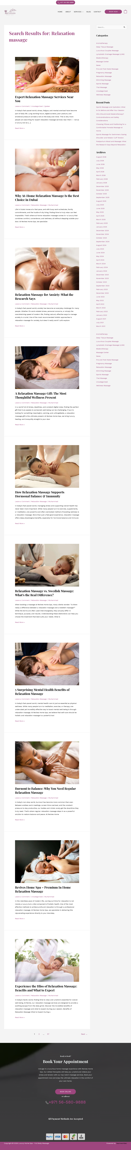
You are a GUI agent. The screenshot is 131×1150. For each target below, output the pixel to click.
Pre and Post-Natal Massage (107, 69)
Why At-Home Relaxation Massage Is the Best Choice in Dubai (47, 198)
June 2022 (100, 297)
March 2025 (101, 219)
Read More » (20, 128)
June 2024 (100, 253)
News (98, 65)
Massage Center (102, 62)
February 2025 (102, 223)
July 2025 (100, 205)
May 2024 (100, 256)
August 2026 (101, 157)
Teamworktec (121, 1143)
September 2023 (102, 286)
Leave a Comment (22, 106)
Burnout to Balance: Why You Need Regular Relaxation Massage (45, 790)
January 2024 (101, 271)
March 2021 (100, 326)
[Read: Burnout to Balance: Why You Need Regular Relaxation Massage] (47, 763)
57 (48, 1034)
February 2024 (102, 267)
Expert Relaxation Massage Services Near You (44, 99)
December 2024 (102, 230)
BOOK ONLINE (65, 1092)
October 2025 (101, 194)
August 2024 (101, 245)
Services (77, 12)
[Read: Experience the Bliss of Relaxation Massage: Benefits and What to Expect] (47, 960)
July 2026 (100, 161)
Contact (97, 12)
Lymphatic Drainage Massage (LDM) (110, 54)
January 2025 (101, 227)
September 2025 (102, 197)
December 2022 (102, 293)
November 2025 (102, 190)
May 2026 (100, 168)
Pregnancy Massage (104, 73)
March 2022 (101, 308)
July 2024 (100, 249)
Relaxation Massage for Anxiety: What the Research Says (44, 297)
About (68, 12)
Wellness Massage (103, 95)
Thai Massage (101, 87)
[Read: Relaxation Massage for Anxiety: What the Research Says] (47, 269)
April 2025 (100, 216)
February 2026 (102, 179)
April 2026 (100, 172)
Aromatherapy (102, 43)
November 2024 (102, 234)
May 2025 (100, 212)
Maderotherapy (102, 58)
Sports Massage (102, 84)
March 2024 (101, 264)
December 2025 (102, 186)
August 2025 (101, 201)
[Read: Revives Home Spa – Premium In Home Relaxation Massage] (47, 861)
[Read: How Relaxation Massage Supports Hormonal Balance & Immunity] (47, 466)
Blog (88, 12)
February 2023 (102, 289)
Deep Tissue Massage (104, 47)
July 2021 (100, 322)
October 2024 (101, 238)
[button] (113, 12)
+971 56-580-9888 (67, 2)
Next (84, 1034)
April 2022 (100, 304)
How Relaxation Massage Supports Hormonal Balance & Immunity (39, 494)
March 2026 (101, 175)
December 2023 (102, 275)
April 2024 (100, 260)
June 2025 (100, 208)
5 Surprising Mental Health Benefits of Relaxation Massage (42, 692)
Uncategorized (37, 106)
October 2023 (101, 282)
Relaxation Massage (39, 205)
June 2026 (100, 164)
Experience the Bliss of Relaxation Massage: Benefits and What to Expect (46, 988)
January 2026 (101, 183)
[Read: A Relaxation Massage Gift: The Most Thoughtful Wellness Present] (47, 367)
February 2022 (102, 311)
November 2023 (102, 278)
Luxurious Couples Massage (107, 51)
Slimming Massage (103, 80)
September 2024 (102, 242)
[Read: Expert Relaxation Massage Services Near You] (47, 75)
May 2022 (100, 300)
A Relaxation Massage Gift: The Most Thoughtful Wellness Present (40, 395)
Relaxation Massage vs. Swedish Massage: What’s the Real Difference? (44, 593)
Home (60, 12)
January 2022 (101, 315)
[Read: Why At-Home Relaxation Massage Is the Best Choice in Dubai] (47, 170)
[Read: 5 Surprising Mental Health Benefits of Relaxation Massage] (47, 664)
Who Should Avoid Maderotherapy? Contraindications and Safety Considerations (110, 117)
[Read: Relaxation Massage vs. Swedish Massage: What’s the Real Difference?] (47, 565)
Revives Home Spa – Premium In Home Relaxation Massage (43, 889)
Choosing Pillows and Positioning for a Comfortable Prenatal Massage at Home (111, 127)
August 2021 (101, 319)
